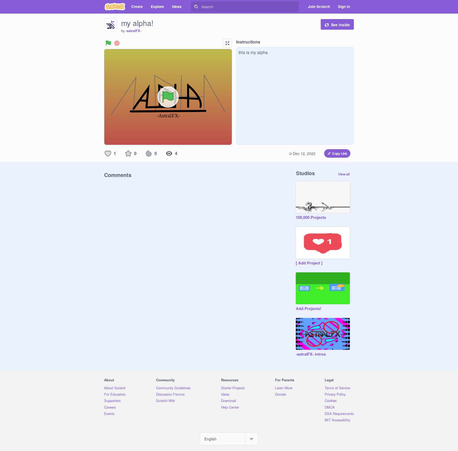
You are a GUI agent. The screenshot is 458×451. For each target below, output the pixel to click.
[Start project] (108, 43)
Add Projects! (308, 308)
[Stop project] (117, 43)
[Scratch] (115, 6)
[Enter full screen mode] (227, 43)
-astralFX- (133, 30)
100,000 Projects (311, 217)
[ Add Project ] (309, 263)
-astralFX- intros (311, 354)
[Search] (196, 6)
